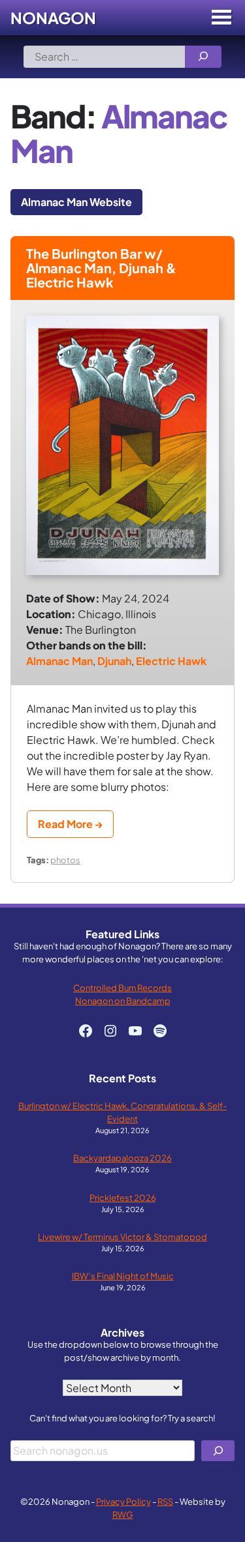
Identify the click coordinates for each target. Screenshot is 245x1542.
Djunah (114, 661)
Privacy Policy (123, 1501)
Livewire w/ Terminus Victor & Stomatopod (122, 1236)
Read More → (70, 824)
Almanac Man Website (76, 202)
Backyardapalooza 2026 (122, 1157)
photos (65, 859)
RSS (165, 1501)
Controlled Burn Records (122, 987)
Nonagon (53, 17)
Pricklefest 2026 (123, 1197)
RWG (122, 1514)
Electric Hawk (171, 661)
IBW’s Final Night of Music (123, 1275)
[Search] (203, 57)
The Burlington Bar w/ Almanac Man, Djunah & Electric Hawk (101, 267)
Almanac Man (59, 661)
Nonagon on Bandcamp (123, 1000)
